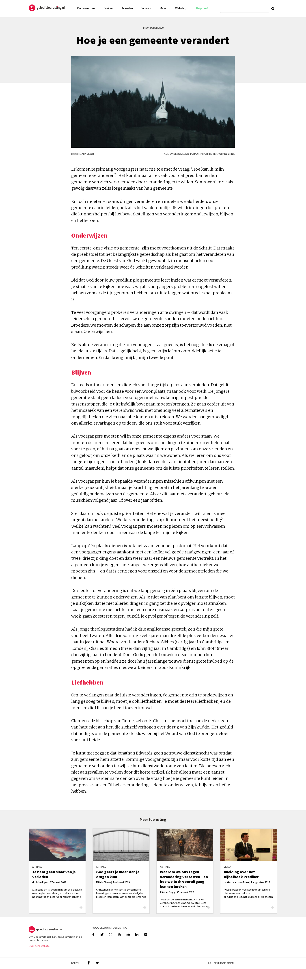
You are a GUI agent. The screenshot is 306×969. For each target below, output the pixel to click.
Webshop (181, 8)
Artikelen (127, 8)
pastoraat (192, 153)
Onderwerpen (86, 8)
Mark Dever (87, 153)
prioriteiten (208, 153)
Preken (108, 8)
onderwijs (177, 153)
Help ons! (202, 8)
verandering (226, 153)
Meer (163, 8)
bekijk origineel (224, 963)
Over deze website (39, 945)
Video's (146, 8)
